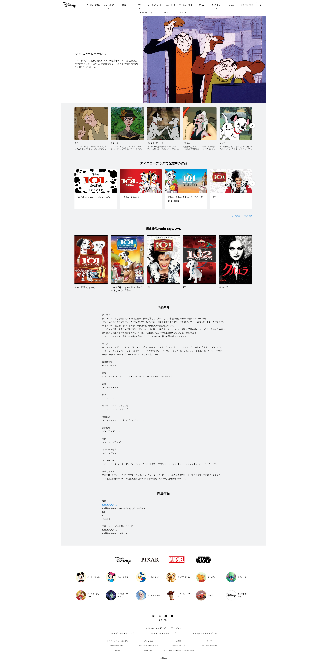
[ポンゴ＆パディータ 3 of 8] (163, 123)
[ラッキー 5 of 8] (236, 123)
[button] (252, 126)
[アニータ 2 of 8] (127, 123)
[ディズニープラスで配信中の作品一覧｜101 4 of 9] (231, 181)
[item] (108, 5)
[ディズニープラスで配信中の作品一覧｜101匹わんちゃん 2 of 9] (141, 181)
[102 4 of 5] (199, 259)
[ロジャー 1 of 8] (91, 123)
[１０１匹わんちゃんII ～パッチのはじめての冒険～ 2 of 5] (127, 259)
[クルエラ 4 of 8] (200, 123)
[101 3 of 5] (163, 259)
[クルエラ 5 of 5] (235, 259)
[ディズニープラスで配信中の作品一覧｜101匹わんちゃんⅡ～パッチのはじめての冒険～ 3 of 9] (186, 181)
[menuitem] (93, 5)
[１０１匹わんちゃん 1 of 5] (91, 259)
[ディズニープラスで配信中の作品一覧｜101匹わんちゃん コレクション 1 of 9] (95, 181)
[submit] (260, 4)
